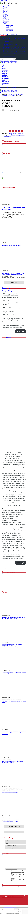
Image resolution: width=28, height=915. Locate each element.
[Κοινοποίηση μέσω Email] (19, 131)
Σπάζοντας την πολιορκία (11, 869)
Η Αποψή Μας (9, 25)
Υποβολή (17, 909)
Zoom (7, 27)
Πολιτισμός (6, 19)
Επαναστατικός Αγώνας (11, 845)
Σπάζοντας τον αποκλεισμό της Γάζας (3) (17, 875)
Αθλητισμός (6, 21)
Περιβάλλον (6, 16)
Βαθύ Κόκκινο (9, 29)
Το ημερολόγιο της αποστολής (17, 870)
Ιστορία (5, 22)
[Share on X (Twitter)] (13, 131)
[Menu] (0, 89)
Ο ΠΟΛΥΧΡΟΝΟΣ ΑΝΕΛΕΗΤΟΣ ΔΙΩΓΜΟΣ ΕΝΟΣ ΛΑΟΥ (14, 701)
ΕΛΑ (7, 843)
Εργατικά (5, 11)
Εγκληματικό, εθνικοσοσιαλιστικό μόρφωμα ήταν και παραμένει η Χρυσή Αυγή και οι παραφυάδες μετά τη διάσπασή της (14, 733)
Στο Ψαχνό (8, 26)
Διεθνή (4, 8)
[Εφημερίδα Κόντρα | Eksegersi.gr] (8, 61)
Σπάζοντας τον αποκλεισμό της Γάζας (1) (17, 880)
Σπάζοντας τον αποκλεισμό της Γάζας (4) (17, 873)
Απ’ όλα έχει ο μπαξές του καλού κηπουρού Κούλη (14, 38)
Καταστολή (5, 15)
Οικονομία (5, 10)
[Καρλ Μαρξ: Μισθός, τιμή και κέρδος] (14, 243)
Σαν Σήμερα (6, 288)
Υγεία (4, 18)
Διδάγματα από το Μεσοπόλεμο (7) (12, 790)
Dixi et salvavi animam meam (13, 31)
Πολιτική (5, 7)
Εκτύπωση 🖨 (20, 331)
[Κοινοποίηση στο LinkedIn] (16, 131)
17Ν (7, 840)
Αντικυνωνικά (9, 30)
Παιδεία (5, 14)
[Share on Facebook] (10, 131)
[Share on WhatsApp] (22, 131)
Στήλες (4, 23)
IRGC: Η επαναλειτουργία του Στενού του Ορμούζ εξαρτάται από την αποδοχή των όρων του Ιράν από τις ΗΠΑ (14, 53)
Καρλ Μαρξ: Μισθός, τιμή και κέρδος (11, 245)
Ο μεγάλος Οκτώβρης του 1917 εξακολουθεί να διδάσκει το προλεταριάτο (12, 761)
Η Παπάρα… (6, 337)
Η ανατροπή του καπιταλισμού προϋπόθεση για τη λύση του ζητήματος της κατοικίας (13, 618)
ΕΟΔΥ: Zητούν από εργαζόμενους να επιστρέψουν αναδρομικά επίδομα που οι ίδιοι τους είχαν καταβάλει (14, 44)
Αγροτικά (5, 12)
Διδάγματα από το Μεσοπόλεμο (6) (12, 819)
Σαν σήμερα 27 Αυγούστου (9, 56)
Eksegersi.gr (7, 110)
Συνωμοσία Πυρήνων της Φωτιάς (13, 848)
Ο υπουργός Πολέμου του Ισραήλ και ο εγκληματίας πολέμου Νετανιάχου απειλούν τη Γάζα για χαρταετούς (14, 49)
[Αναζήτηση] (0, 93)
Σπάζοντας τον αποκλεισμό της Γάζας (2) (17, 877)
